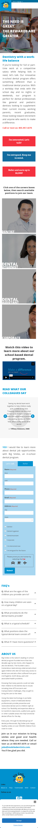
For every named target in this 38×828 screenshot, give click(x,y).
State (6, 517)
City (6, 510)
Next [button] (33, 416)
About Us (4, 788)
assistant (10, 301)
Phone (10, 489)
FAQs (11, 788)
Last (6, 480)
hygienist (10, 265)
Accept (19, 821)
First (6, 473)
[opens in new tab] (17, 798)
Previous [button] (6, 416)
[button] (35, 802)
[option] (19, 416)
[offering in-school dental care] (6, 4)
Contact (32, 788)
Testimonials (18, 788)
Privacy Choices (18, 825)
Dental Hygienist (13, 531)
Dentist (8, 231)
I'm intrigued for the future (16, 550)
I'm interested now (13, 546)
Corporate (10, 338)
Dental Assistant (13, 536)
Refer (26, 788)
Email (10, 497)
